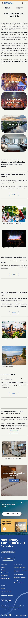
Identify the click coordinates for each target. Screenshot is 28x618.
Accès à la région (18, 582)
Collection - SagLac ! (19, 577)
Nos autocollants (18, 574)
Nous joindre (7, 558)
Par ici (14, 480)
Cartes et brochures (19, 567)
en (25, 3)
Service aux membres (7, 595)
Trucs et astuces (5, 572)
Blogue (3, 567)
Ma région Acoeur (19, 580)
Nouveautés (4, 575)
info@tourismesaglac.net (8, 552)
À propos (3, 570)
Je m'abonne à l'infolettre (12, 513)
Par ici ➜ (14, 194)
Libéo (18, 609)
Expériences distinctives (7, 8)
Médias (3, 588)
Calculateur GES (5, 578)
